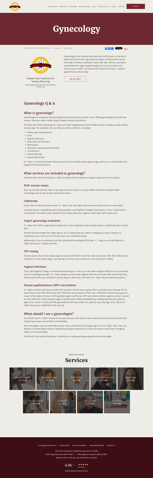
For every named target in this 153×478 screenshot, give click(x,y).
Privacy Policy (64, 445)
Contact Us (111, 445)
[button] (75, 79)
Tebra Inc (53, 445)
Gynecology (68, 48)
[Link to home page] (14, 6)
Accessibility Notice (96, 445)
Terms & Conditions (79, 445)
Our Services (57, 48)
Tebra (86, 471)
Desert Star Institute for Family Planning (37, 48)
